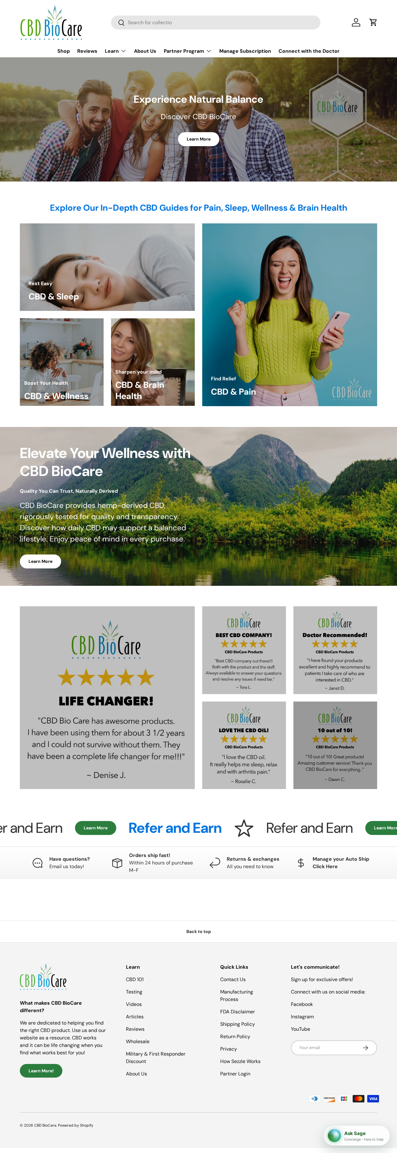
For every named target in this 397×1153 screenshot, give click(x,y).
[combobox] (215, 22)
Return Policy (235, 1036)
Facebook (302, 1004)
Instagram (302, 1016)
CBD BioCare (45, 1125)
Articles (135, 1016)
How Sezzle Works (240, 1061)
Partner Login (235, 1073)
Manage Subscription (245, 51)
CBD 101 (135, 979)
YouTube (300, 1029)
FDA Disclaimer (237, 1011)
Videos (134, 1004)
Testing (134, 992)
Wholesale (137, 1041)
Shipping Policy (237, 1024)
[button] (373, 22)
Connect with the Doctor (309, 51)
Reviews (87, 51)
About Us (145, 51)
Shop (63, 51)
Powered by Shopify (75, 1125)
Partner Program (184, 51)
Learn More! (41, 1071)
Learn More (199, 139)
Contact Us (233, 979)
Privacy (228, 1049)
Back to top (198, 931)
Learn (112, 51)
